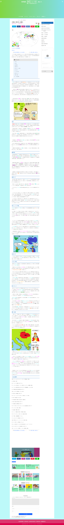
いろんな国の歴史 (45, 32)
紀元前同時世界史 (45, 43)
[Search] (52, 71)
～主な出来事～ (17, 76)
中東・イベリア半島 (17, 68)
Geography (44, 26)
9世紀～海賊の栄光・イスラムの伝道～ (19, 52)
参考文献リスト (44, 16)
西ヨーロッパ (17, 73)
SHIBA (36, 23)
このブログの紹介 (21, 16)
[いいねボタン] (12, 30)
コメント (13, 498)
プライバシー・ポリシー (32, 16)
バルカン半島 (17, 71)
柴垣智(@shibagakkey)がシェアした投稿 (47, 67)
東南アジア (16, 66)
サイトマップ (26, 16)
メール (13, 508)
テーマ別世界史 (45, 36)
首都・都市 (44, 45)
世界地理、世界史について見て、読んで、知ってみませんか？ (32, 2)
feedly (26, 453)
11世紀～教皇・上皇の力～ (34, 52)
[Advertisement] (32, 10)
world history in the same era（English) (46, 30)
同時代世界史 (14, 461)
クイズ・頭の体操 (45, 34)
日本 (15, 61)
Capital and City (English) (46, 24)
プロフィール (38, 16)
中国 (15, 63)
